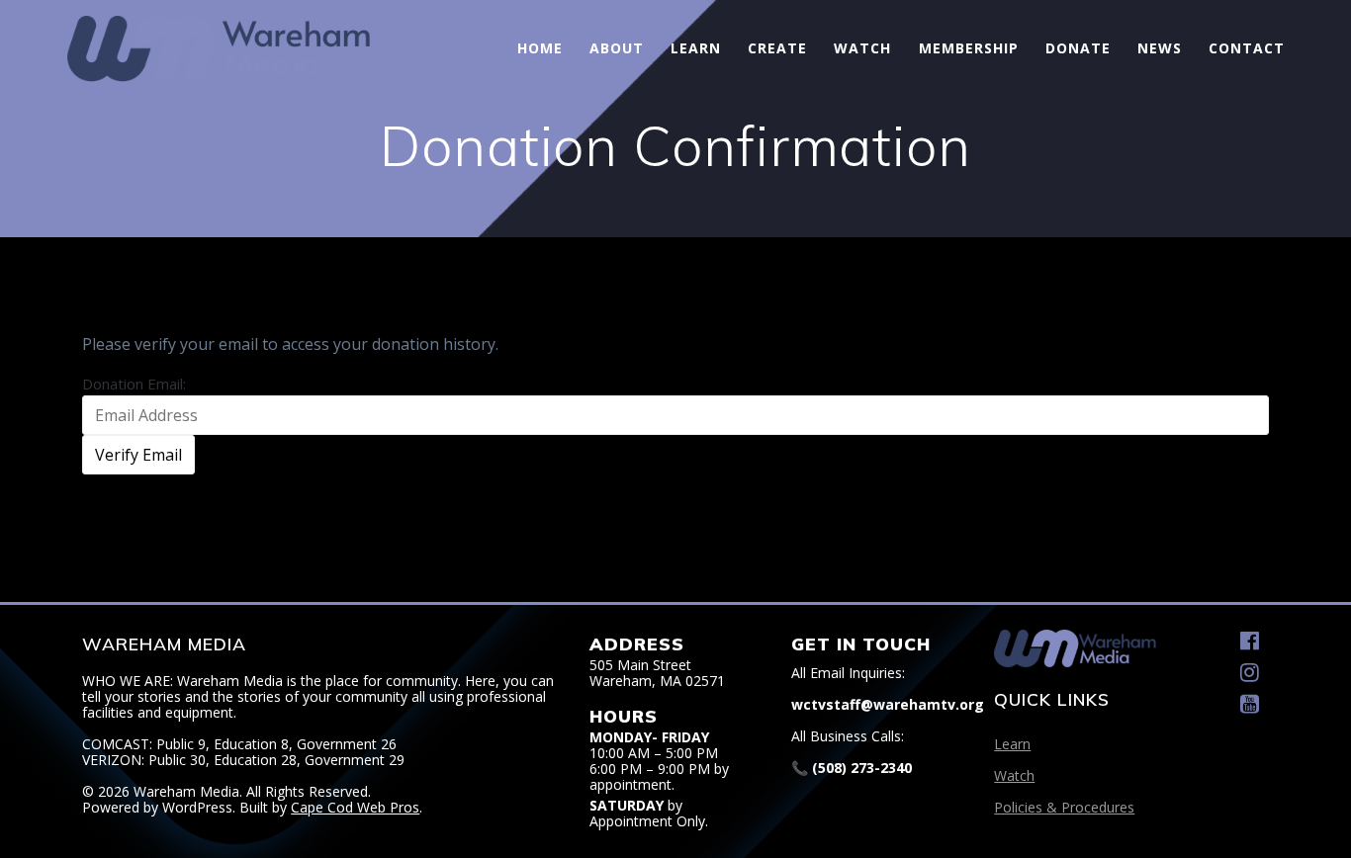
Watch (862, 48)
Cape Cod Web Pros (355, 807)
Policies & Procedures (1064, 807)
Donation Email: (134, 383)
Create (777, 48)
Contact (1247, 48)
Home (540, 48)
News (1159, 48)
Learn (696, 48)
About (616, 48)
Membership (969, 48)
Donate (1078, 48)
